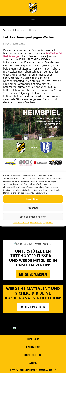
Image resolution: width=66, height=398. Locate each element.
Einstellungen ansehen (33, 216)
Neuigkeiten (20, 30)
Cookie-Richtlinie (21, 222)
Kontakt (33, 363)
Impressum (48, 222)
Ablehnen (33, 207)
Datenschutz (36, 222)
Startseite (7, 30)
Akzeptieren (33, 198)
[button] (33, 20)
